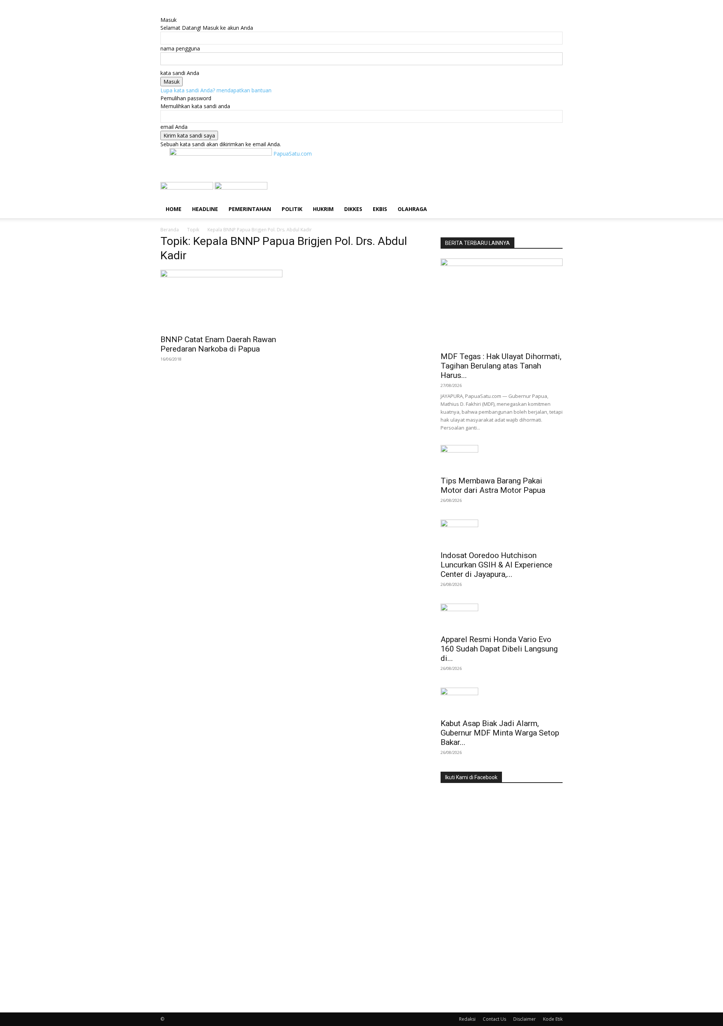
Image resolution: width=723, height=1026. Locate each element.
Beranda (169, 229)
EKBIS (380, 209)
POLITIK (292, 209)
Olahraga (412, 209)
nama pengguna (180, 48)
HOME (174, 209)
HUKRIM (323, 209)
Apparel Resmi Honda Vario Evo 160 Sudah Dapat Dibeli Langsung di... (499, 649)
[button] (554, 191)
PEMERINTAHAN (250, 209)
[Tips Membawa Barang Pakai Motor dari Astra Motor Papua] (502, 458)
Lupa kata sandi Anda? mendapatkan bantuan (216, 90)
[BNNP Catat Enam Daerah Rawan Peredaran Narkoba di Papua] (221, 300)
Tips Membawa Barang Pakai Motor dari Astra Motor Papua (493, 485)
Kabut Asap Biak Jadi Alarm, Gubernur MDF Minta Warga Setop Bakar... (500, 733)
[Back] (199, 11)
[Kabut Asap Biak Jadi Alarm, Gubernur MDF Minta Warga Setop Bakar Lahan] (502, 701)
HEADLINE (205, 209)
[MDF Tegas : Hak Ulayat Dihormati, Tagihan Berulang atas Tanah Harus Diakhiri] (502, 302)
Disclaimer (524, 1019)
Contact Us (494, 1019)
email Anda (174, 126)
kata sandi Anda (179, 72)
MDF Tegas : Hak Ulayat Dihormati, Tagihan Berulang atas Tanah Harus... (501, 366)
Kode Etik (553, 1019)
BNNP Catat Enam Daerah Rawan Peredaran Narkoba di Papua (218, 344)
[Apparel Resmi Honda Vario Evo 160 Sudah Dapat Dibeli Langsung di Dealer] (502, 617)
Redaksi (467, 1019)
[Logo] (187, 187)
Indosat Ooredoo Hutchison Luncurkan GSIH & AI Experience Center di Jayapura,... (496, 565)
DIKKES (353, 209)
